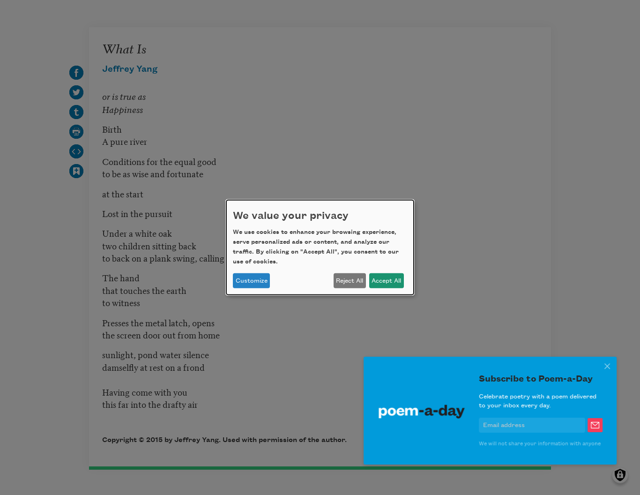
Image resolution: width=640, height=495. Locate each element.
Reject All (349, 281)
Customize (252, 281)
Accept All (386, 281)
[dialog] (320, 247)
